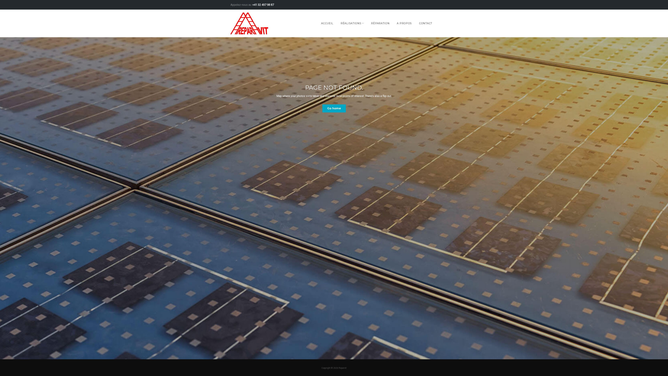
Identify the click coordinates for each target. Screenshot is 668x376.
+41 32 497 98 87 (263, 4)
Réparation (380, 23)
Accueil (327, 23)
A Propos (404, 23)
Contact (425, 23)
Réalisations (351, 23)
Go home (334, 108)
